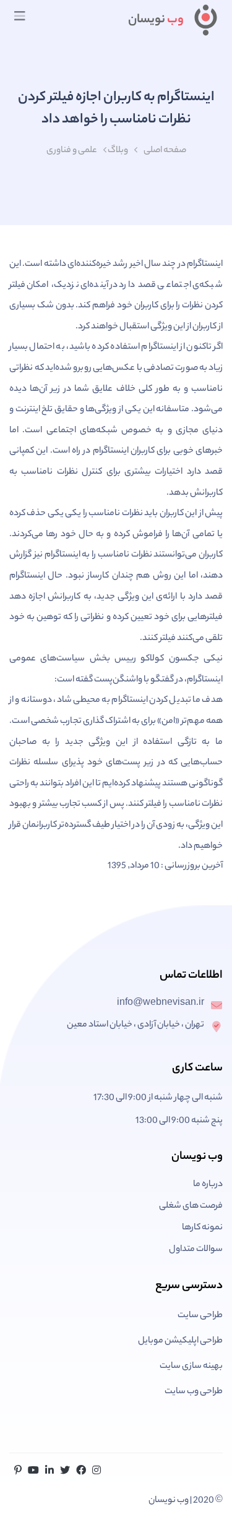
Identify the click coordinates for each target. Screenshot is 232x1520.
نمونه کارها (202, 1228)
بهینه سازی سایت (191, 1366)
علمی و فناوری (71, 150)
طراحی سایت (200, 1316)
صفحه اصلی (165, 150)
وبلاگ (118, 150)
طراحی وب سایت (194, 1392)
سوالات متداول (196, 1249)
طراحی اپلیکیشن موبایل (180, 1341)
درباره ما (208, 1184)
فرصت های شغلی (191, 1206)
